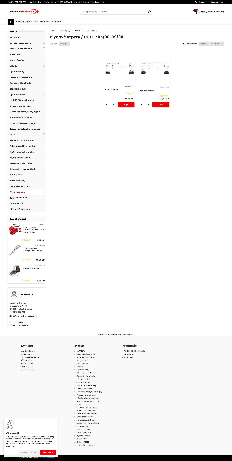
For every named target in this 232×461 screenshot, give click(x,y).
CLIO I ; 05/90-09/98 (91, 31)
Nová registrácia (217, 2)
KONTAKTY (56, 21)
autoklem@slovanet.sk (24, 316)
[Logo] (24, 12)
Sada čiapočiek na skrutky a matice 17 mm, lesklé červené (33, 230)
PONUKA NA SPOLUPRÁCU (27, 21)
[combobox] (204, 44)
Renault (77, 31)
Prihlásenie (202, 2)
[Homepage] (11, 22)
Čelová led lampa (31, 268)
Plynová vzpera (112, 89)
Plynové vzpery (64, 31)
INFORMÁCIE (45, 21)
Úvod (52, 31)
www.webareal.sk (47, 458)
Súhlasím (48, 452)
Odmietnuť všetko (28, 452)
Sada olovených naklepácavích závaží (33, 249)
